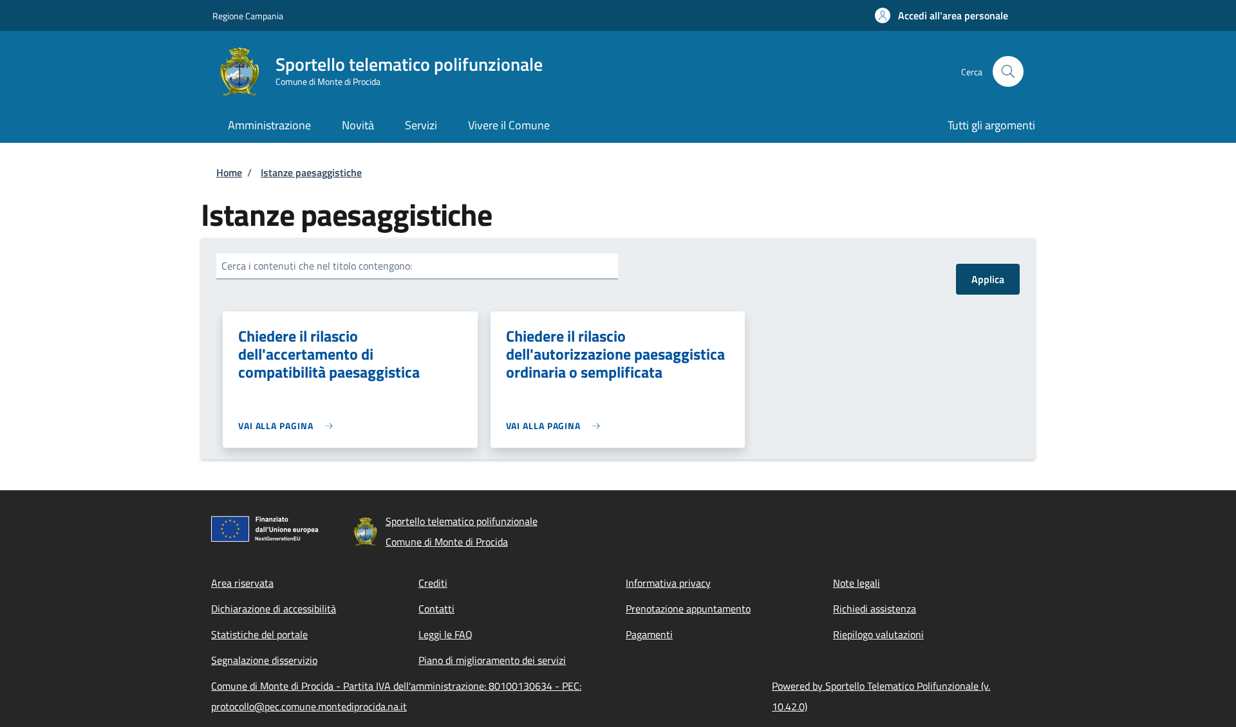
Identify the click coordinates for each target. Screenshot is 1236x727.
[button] (941, 15)
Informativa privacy (668, 583)
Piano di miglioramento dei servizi (492, 660)
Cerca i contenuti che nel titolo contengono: (316, 265)
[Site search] (1008, 71)
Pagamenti (649, 634)
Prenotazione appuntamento (688, 608)
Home (229, 172)
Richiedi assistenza (874, 608)
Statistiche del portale (259, 634)
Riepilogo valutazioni (878, 634)
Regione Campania (247, 16)
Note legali (856, 583)
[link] (288, 425)
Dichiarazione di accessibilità (273, 608)
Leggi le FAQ (445, 634)
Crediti (432, 583)
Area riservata (242, 583)
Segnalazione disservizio (264, 660)
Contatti (436, 608)
